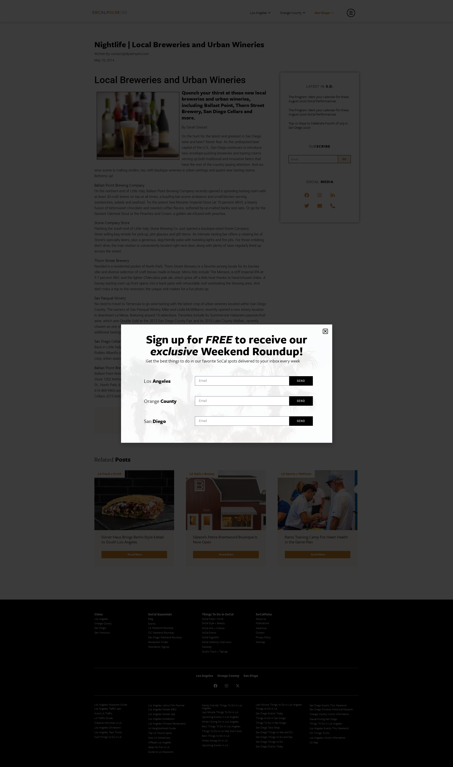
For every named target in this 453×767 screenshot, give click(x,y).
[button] (325, 331)
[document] (226, 383)
